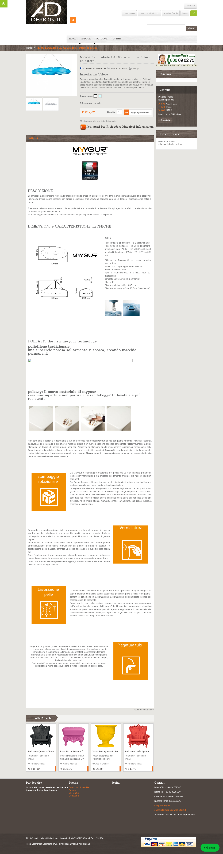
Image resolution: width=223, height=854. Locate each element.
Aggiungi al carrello (55, 768)
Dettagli (33, 138)
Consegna (74, 796)
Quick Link (190, 6)
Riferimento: (86, 103)
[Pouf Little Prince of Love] (74, 736)
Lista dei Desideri (171, 134)
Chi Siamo (74, 793)
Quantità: (111, 112)
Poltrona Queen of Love (41, 751)
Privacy (72, 790)
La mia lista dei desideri (149, 13)
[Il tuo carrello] (193, 13)
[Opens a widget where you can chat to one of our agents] (210, 848)
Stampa (136, 68)
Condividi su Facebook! (94, 68)
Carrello (165, 89)
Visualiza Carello (171, 13)
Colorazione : (86, 96)
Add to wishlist (37, 764)
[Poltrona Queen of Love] (41, 736)
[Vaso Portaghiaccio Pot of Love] (106, 736)
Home (29, 48)
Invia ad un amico (119, 68)
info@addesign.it (162, 805)
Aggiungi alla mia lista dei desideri (100, 121)
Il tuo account (129, 13)
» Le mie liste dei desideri (170, 144)
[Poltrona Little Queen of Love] (138, 736)
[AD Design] (46, 12)
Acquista (165, 120)
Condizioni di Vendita (79, 787)
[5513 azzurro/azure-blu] (100, 96)
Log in (184, 13)
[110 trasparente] (95, 96)
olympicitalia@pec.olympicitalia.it (170, 810)
